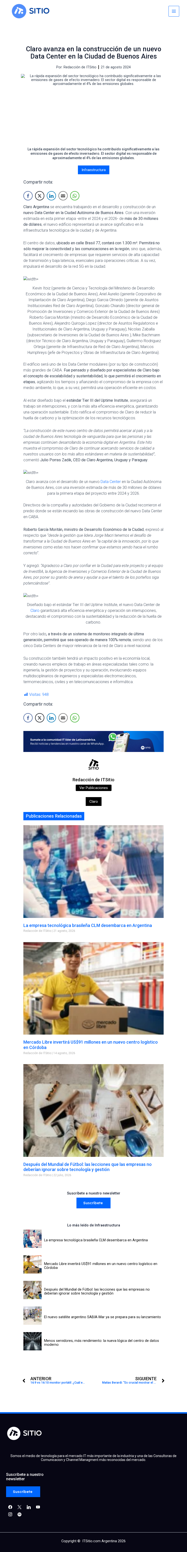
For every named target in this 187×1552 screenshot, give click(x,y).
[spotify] (19, 1514)
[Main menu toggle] (173, 11)
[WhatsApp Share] (74, 195)
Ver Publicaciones (93, 788)
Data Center (111, 481)
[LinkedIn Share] (51, 195)
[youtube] (38, 1507)
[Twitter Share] (39, 195)
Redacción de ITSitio (93, 779)
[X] (19, 1507)
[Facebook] (10, 1507)
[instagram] (10, 1514)
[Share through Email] (63, 195)
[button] (93, 1203)
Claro (34, 610)
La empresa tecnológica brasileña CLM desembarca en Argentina (87, 925)
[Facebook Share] (28, 195)
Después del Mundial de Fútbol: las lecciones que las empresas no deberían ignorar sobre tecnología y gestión (87, 1167)
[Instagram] (29, 1507)
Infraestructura (94, 170)
